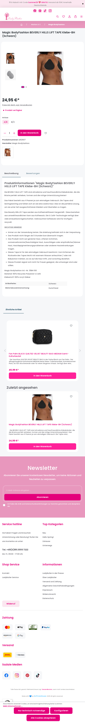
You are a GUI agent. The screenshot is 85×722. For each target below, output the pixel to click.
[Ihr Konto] (69, 16)
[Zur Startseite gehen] (13, 16)
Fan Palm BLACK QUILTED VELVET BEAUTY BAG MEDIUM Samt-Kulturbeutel (39, 354)
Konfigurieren (61, 710)
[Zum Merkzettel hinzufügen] (45, 133)
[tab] (11, 173)
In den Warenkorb (29, 132)
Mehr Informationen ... (13, 706)
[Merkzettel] (64, 16)
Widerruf (10, 603)
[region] (42, 350)
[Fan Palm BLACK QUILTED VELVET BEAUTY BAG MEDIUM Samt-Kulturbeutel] (42, 336)
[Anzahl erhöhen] (14, 133)
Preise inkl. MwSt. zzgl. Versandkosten (17, 105)
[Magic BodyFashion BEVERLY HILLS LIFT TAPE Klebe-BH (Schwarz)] (42, 407)
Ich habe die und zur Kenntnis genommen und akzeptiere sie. (43, 505)
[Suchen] (58, 16)
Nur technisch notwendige (31, 710)
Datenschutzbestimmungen (36, 504)
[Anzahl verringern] (5, 133)
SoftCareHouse (40, 696)
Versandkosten (47, 689)
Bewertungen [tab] (33, 173)
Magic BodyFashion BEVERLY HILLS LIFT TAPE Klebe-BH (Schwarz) (40, 424)
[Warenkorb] (74, 16)
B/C (13, 122)
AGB (19, 504)
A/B (5, 122)
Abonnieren (42, 497)
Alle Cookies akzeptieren (43, 717)
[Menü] (80, 16)
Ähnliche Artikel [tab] (14, 309)
